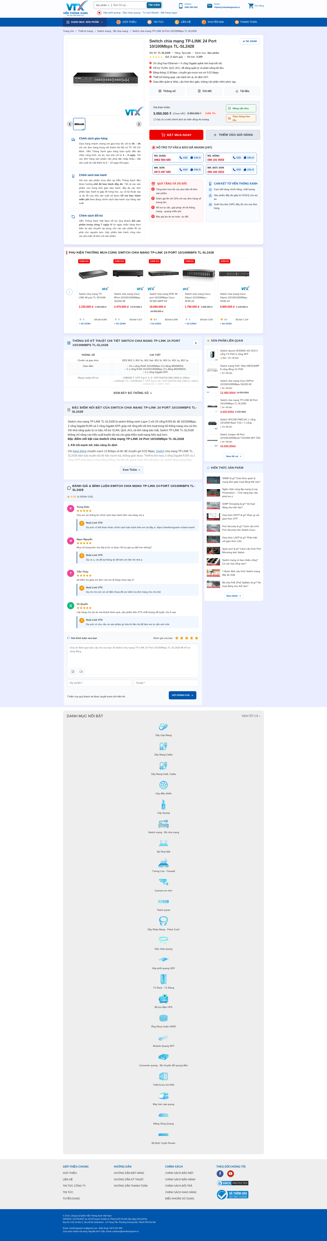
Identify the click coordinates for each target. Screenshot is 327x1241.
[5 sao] (196, 638)
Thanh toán (248, 21)
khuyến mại (215, 21)
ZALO (197, 157)
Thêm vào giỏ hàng (236, 134)
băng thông (80, 451)
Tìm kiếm (154, 5)
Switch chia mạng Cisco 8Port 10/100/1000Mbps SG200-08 (127, 297)
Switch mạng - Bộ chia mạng (112, 31)
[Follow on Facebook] (220, 1173)
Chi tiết (207, 91)
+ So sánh (84, 324)
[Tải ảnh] (72, 671)
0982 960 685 (191, 7)
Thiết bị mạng (85, 31)
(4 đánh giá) (176, 57)
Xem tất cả (232, 456)
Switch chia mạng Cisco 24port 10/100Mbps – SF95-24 (197, 297)
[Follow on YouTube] (230, 1173)
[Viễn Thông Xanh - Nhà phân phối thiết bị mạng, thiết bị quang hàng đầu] (76, 8)
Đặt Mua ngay (179, 135)
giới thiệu (129, 21)
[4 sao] (191, 638)
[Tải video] (81, 671)
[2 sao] (182, 638)
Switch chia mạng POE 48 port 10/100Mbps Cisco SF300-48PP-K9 (163, 297)
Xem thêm (232, 595)
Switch (160, 451)
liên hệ (185, 21)
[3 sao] (186, 638)
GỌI (185, 157)
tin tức (158, 21)
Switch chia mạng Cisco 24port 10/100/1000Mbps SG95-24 (233, 297)
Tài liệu (244, 91)
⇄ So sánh (250, 41)
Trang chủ (68, 31)
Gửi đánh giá (181, 695)
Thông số (169, 91)
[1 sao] (177, 638)
